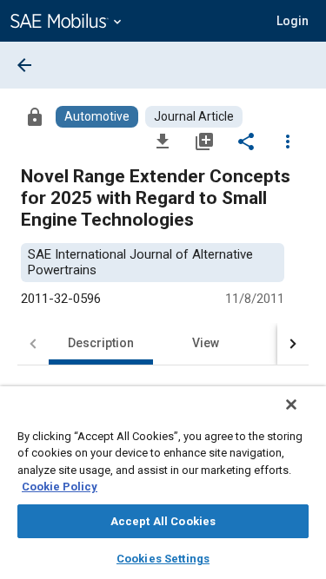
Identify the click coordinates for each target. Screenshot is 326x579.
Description (101, 343)
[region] (163, 482)
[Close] (291, 404)
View (205, 343)
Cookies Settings (163, 558)
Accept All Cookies (163, 521)
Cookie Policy (59, 486)
